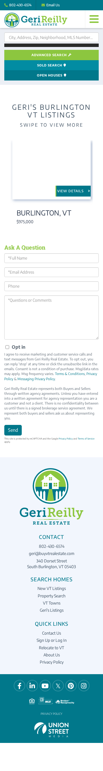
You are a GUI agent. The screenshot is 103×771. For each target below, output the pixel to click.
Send (13, 430)
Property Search (52, 595)
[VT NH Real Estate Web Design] (51, 729)
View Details (70, 191)
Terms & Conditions (70, 374)
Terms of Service (86, 438)
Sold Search (49, 65)
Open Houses (49, 75)
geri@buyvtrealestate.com (51, 553)
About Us (51, 654)
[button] (51, 45)
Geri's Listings (52, 610)
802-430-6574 (20, 5)
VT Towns (51, 603)
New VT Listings (51, 588)
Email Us (53, 5)
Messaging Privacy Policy (36, 379)
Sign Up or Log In (52, 640)
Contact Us (51, 633)
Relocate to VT (51, 647)
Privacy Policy (66, 438)
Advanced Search (49, 55)
